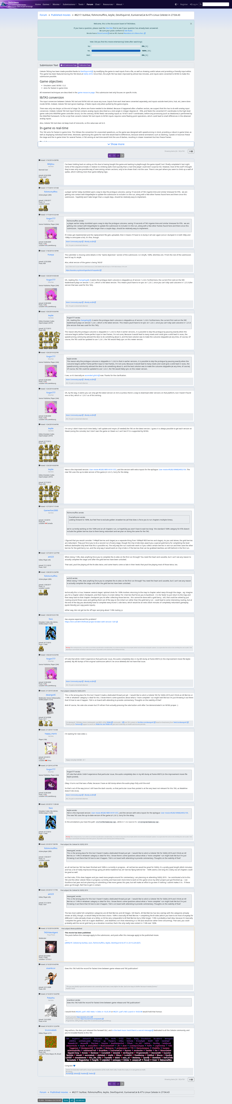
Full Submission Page (69, 65)
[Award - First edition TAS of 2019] (41, 208)
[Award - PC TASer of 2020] (46, 334)
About (119, 4)
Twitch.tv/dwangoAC (180, 722)
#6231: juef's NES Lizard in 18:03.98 (127, 1012)
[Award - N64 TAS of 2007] (47, 181)
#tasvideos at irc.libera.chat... (134, 33)
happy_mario (51, 733)
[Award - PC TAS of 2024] (41, 723)
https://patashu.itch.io (84, 1017)
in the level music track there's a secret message (132, 1030)
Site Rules (128, 30)
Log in (195, 4)
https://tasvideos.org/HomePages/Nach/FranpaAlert (83, 270)
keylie (50, 315)
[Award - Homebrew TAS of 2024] (41, 1058)
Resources (108, 4)
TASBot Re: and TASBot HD (104, 724)
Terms (66, 1100)
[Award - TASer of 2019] (57, 334)
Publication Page (84, 65)
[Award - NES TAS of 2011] (41, 648)
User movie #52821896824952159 (172, 469)
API (72, 1100)
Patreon (77, 724)
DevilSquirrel (85, 71)
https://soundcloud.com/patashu (91, 1019)
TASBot (109, 722)
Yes (88, 51)
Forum (90, 4)
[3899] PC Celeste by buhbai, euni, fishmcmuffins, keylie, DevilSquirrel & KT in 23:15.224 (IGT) (102, 943)
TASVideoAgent (51, 932)
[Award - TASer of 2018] (56, 340)
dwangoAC (51, 695)
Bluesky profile (89, 242)
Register (184, 4)
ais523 (51, 556)
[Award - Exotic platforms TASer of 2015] (46, 723)
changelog (82, 280)
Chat (97, 4)
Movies (56, 4)
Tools (80, 4)
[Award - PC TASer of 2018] (41, 346)
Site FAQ (109, 28)
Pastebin (83, 1073)
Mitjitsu (50, 164)
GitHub (76, 1073)
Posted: (49, 160)
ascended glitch (91, 375)
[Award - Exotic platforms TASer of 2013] (50, 723)
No (89, 46)
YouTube (68, 1073)
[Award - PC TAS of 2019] (45, 208)
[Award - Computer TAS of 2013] (55, 346)
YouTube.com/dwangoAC (146, 722)
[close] (191, 23)
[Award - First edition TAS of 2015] (46, 346)
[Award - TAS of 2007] (42, 181)
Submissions (69, 4)
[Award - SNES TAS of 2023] (41, 334)
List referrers (80, 1100)
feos (51, 619)
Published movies (60, 15)
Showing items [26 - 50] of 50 (175, 151)
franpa (51, 254)
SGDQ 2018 (88, 74)
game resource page (86, 92)
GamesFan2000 (51, 510)
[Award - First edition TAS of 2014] (50, 346)
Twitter (91, 1073)
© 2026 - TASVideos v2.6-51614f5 (50, 1100)
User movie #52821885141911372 (102, 469)
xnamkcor (50, 968)
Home (38, 4)
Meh (88, 55)
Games (46, 4)
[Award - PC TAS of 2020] (51, 334)
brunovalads (51, 1030)
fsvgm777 (50, 218)
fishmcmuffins (50, 191)
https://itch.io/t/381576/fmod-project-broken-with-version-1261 (90, 622)
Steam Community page (74, 242)
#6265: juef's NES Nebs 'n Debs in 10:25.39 (93, 1012)
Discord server (102, 33)
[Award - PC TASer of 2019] (41, 340)
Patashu (51, 997)
